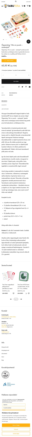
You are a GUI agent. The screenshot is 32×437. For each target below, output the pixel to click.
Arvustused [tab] (5, 109)
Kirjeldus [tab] (4, 101)
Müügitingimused (5, 350)
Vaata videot (10, 60)
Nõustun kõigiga (16, 425)
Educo (11, 95)
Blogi (3, 360)
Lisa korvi (16, 81)
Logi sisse (28, 1)
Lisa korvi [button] (5, 291)
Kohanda (16, 429)
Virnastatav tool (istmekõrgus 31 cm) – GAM (23, 286)
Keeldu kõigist (16, 433)
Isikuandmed (4, 353)
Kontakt (3, 1)
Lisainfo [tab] (4, 105)
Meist (3, 357)
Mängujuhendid (5, 347)
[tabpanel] (8, 281)
